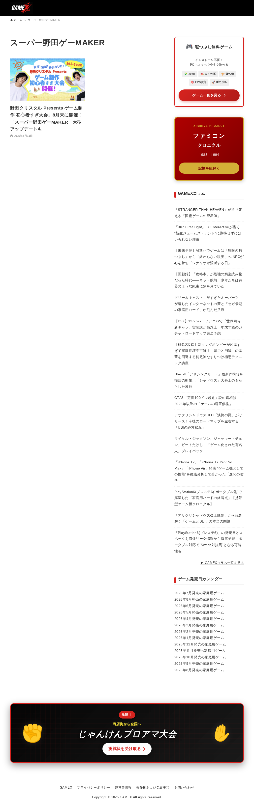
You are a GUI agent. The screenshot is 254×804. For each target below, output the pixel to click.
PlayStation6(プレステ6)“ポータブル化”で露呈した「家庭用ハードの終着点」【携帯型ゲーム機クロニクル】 (208, 498)
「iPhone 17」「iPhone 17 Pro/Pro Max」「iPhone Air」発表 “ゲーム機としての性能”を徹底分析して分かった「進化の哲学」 (209, 471)
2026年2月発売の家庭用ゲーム (199, 632)
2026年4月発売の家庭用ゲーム (199, 619)
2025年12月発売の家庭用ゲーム (200, 644)
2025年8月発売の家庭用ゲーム (199, 670)
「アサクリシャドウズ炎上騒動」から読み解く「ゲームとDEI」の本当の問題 (208, 519)
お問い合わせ (184, 787)
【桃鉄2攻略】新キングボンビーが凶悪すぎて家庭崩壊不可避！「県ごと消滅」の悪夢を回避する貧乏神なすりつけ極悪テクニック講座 (208, 354)
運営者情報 (123, 787)
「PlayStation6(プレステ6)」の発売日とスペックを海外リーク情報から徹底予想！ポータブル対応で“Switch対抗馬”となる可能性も (208, 542)
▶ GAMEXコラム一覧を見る (222, 563)
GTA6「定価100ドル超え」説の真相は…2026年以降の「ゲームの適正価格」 (207, 401)
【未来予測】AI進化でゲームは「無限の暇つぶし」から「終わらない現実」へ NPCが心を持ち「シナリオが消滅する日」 (209, 257)
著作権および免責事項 (152, 787)
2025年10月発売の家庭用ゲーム (200, 657)
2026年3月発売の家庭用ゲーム (199, 625)
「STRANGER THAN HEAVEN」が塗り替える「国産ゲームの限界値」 (208, 213)
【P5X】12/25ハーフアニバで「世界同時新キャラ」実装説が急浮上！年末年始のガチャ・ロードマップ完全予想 (208, 327)
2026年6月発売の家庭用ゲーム (199, 606)
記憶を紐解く (209, 168)
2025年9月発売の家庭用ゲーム (199, 663)
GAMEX (66, 787)
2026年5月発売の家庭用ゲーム (199, 612)
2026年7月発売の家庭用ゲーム (199, 593)
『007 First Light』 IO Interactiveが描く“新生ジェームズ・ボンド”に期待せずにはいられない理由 (207, 233)
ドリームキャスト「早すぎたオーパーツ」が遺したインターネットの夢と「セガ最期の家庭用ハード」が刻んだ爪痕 (208, 304)
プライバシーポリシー (93, 787)
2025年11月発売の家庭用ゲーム (200, 651)
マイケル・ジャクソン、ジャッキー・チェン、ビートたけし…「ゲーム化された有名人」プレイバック (208, 445)
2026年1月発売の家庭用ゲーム (199, 638)
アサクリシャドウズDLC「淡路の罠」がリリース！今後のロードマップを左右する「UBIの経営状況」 (208, 421)
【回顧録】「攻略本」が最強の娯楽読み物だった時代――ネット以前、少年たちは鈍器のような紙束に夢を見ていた (208, 280)
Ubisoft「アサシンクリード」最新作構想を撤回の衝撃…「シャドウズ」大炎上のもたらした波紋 (208, 380)
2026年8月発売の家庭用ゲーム (199, 599)
